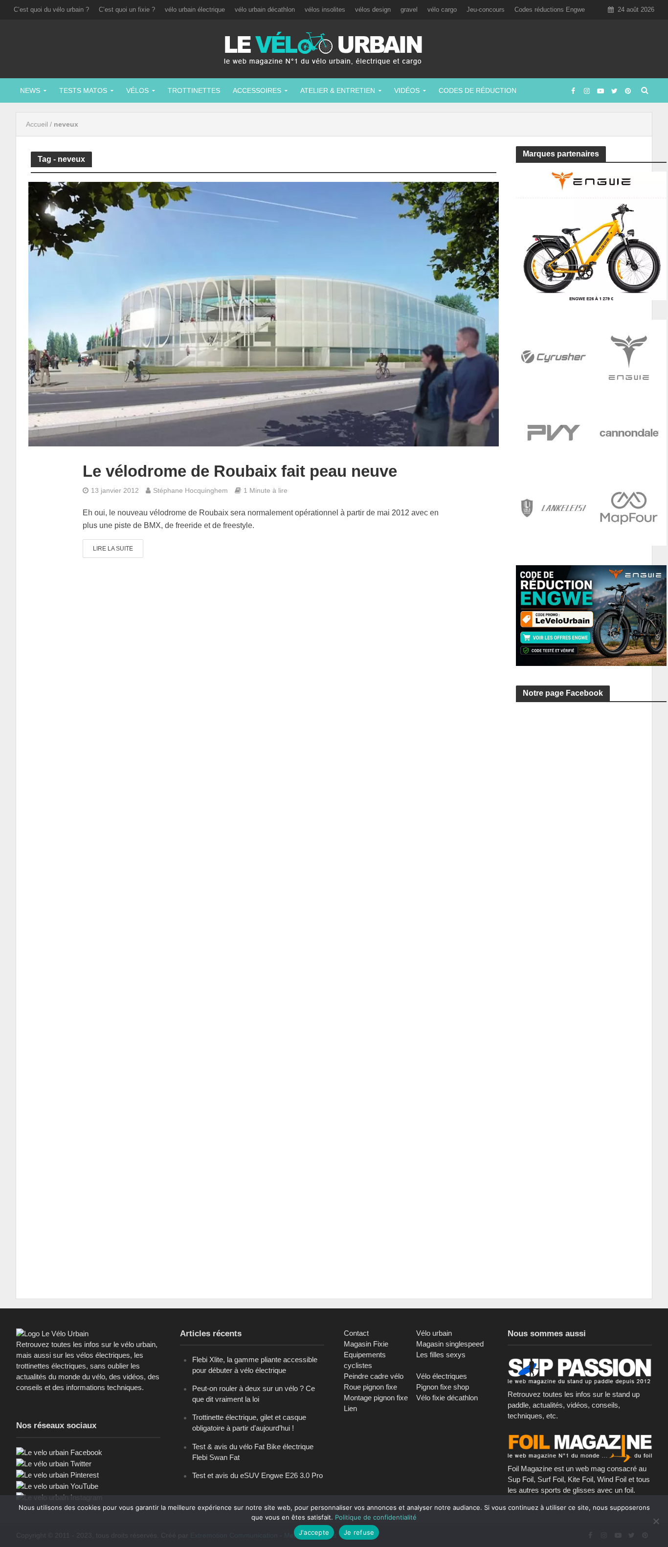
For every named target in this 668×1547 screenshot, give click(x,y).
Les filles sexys (441, 1354)
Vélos (137, 90)
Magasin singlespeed (450, 1344)
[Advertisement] (589, 802)
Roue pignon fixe (370, 1387)
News (30, 90)
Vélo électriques (441, 1376)
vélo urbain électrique (195, 9)
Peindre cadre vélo (373, 1376)
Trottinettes (194, 90)
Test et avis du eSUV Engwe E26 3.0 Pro (257, 1475)
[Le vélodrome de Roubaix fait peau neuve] (263, 313)
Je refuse (359, 1532)
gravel (409, 9)
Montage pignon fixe (376, 1397)
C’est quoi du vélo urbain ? (51, 9)
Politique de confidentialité (376, 1517)
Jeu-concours (486, 9)
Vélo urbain (434, 1333)
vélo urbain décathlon (265, 9)
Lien (350, 1408)
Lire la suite (113, 548)
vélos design (373, 9)
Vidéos (407, 90)
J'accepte (314, 1532)
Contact (356, 1333)
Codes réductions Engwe (549, 9)
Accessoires (257, 90)
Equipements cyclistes (365, 1360)
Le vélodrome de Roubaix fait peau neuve (240, 471)
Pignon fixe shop (442, 1387)
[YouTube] (57, 1485)
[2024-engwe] (591, 235)
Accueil (37, 124)
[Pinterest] (57, 1474)
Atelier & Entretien (337, 90)
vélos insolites (325, 9)
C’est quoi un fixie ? (127, 9)
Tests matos (83, 90)
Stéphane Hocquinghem (190, 490)
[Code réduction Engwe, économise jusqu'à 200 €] (591, 615)
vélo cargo (442, 9)
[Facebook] (59, 1452)
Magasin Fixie (366, 1344)
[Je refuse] (656, 1521)
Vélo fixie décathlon (447, 1397)
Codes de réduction (477, 90)
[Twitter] (53, 1463)
